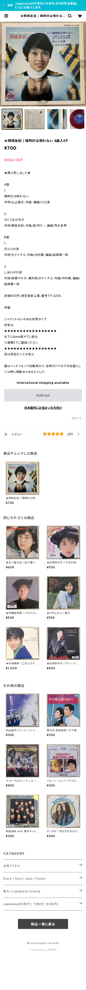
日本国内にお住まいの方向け (43, 408)
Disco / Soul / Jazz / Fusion (24, 878)
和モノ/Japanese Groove (21, 891)
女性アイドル (11, 866)
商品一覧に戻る (43, 924)
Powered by (38, 949)
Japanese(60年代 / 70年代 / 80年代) (30, 904)
